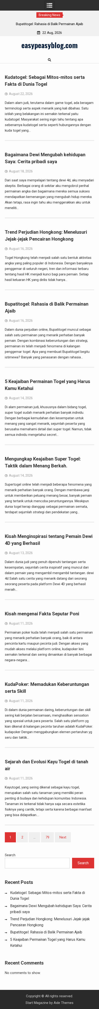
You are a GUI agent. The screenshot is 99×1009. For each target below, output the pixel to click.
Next (62, 837)
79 (47, 837)
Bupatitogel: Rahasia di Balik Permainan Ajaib (49, 24)
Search (10, 855)
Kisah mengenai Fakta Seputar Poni (42, 614)
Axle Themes (63, 1003)
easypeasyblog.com (49, 45)
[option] (49, 24)
